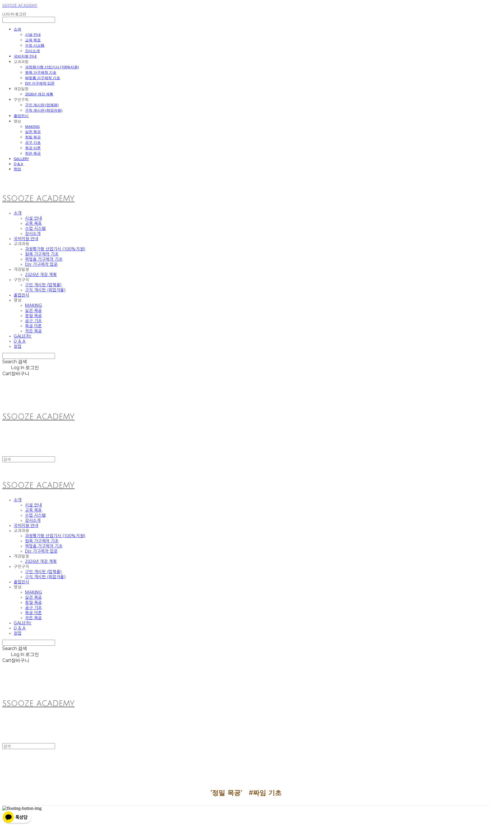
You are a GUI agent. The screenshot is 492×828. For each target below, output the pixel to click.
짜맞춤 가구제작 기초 (42, 77)
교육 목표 (33, 39)
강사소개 (32, 50)
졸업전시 (21, 115)
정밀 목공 (33, 137)
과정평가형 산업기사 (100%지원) (52, 66)
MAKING (32, 126)
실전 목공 (33, 131)
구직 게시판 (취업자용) (43, 110)
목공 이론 (33, 147)
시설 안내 (33, 34)
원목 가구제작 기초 (40, 72)
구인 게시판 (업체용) (42, 104)
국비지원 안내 (25, 56)
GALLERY (21, 158)
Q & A (18, 163)
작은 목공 (33, 153)
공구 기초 (33, 142)
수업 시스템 (34, 45)
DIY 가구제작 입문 (40, 83)
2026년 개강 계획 (39, 94)
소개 (17, 29)
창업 (17, 168)
